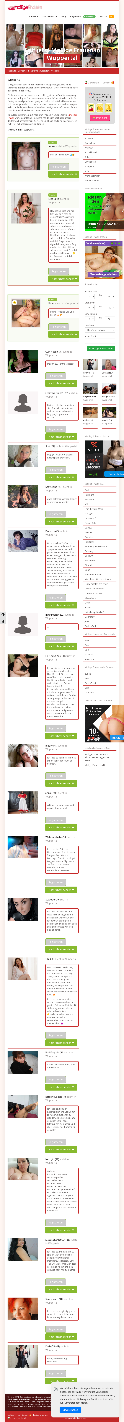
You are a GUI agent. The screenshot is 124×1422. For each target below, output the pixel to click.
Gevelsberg (90, 161)
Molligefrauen (14, 1415)
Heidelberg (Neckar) (94, 612)
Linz (87, 649)
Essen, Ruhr (90, 523)
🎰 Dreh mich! (100, 117)
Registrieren (82, 16)
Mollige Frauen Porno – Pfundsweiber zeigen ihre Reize (97, 757)
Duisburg (89, 551)
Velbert (88, 171)
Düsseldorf (90, 518)
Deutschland (23, 71)
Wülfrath (89, 147)
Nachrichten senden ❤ (64, 174)
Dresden (89, 537)
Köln (87, 504)
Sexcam (106, 16)
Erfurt (87, 602)
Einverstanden (70, 1409)
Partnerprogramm (41, 1415)
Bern (87, 687)
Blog (64, 16)
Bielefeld (89, 565)
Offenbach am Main (94, 588)
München (89, 499)
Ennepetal (89, 166)
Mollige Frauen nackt (95, 765)
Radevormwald (92, 180)
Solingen (89, 157)
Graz (87, 645)
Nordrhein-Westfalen (40, 71)
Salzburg (89, 654)
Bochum (89, 555)
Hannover (89, 541)
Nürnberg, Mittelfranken (96, 546)
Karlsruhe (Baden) (93, 574)
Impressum (82, 1418)
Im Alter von (91, 291)
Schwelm (89, 138)
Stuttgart (89, 513)
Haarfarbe (90, 325)
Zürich (88, 673)
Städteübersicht (49, 16)
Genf (87, 678)
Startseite (33, 16)
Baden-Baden (91, 626)
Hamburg (89, 494)
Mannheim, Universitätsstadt (99, 579)
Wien (87, 640)
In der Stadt (90, 336)
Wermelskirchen (92, 175)
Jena (87, 621)
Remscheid (90, 143)
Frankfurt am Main (94, 508)
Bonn (87, 569)
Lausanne (89, 692)
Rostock (89, 607)
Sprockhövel (91, 152)
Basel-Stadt (90, 683)
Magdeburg (90, 598)
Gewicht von (91, 313)
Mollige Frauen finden (102, 348)
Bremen (89, 532)
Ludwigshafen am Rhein (96, 583)
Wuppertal (71, 146)
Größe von (90, 302)
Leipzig (88, 527)
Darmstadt (90, 616)
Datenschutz (70, 1418)
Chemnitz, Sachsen (94, 593)
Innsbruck (89, 659)
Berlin (87, 490)
